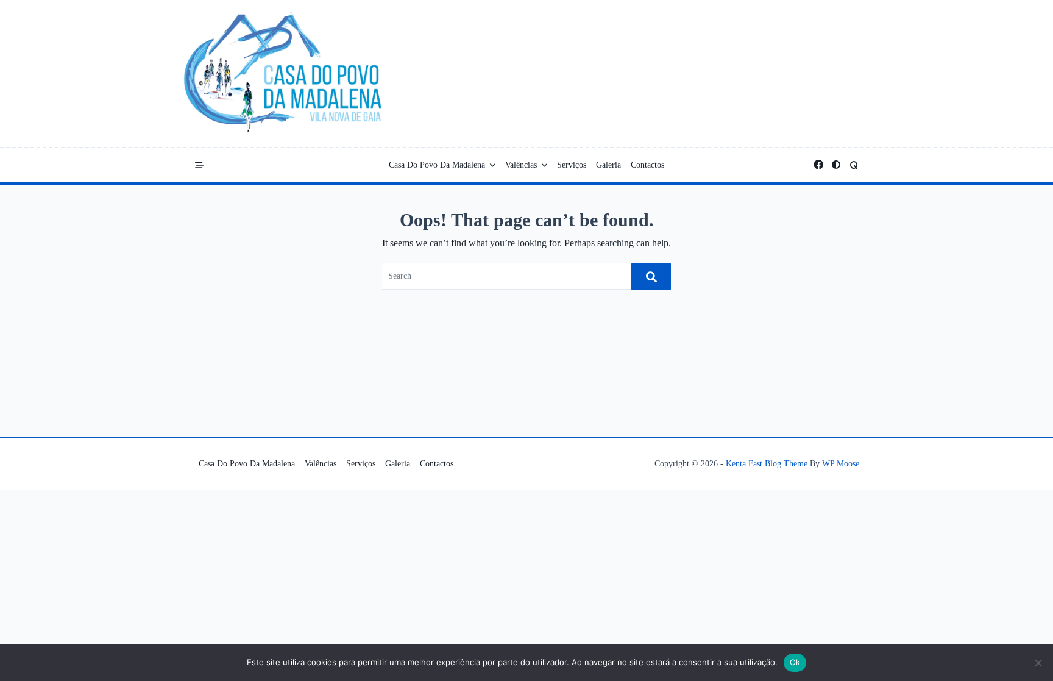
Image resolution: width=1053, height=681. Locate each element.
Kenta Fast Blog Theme (766, 463)
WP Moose (840, 463)
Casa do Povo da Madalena (437, 164)
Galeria (608, 164)
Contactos (647, 164)
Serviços (571, 164)
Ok (795, 662)
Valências (521, 164)
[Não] (1038, 663)
